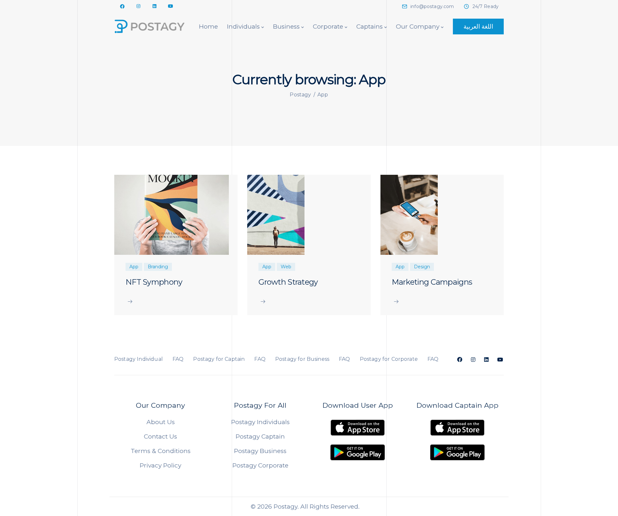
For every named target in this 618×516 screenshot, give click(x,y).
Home (208, 26)
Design (422, 267)
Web (286, 267)
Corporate (328, 26)
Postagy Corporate (260, 465)
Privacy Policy (160, 465)
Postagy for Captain (219, 359)
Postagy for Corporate (389, 359)
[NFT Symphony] (171, 214)
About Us (160, 422)
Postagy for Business (302, 359)
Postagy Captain (260, 436)
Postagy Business (260, 451)
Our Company (417, 26)
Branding (158, 267)
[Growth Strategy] (275, 214)
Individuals (243, 26)
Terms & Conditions (161, 451)
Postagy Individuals (260, 422)
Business (286, 26)
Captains (369, 26)
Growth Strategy (288, 282)
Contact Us (160, 436)
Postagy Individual (138, 359)
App (133, 267)
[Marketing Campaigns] (409, 214)
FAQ (178, 359)
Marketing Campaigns (432, 282)
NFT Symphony (154, 282)
